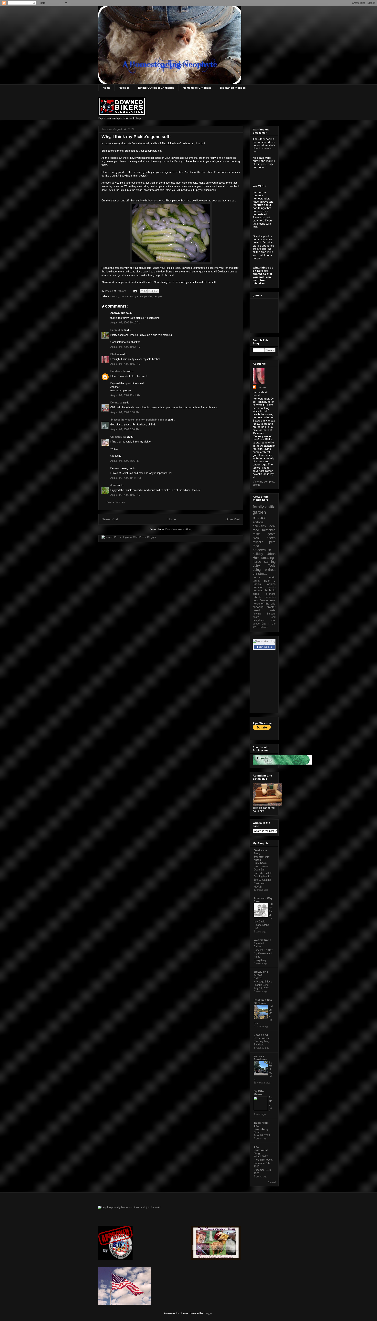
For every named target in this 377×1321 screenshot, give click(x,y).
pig (273, 590)
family (258, 506)
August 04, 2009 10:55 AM (125, 363)
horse (257, 562)
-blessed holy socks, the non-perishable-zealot (138, 419)
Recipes (124, 87)
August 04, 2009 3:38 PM (124, 412)
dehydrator (259, 620)
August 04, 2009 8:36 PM (124, 460)
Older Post (232, 519)
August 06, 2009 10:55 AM (125, 494)
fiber (273, 620)
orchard (270, 593)
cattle (270, 506)
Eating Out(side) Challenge (156, 87)
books (256, 577)
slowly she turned (261, 973)
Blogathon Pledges (233, 87)
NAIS (256, 538)
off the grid (268, 603)
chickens (259, 526)
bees (256, 600)
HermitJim (116, 330)
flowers (264, 600)
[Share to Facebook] (153, 291)
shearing (258, 606)
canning (115, 296)
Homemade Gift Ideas (197, 87)
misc (256, 534)
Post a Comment (116, 502)
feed (273, 617)
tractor (271, 606)
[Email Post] (135, 291)
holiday (258, 554)
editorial (258, 522)
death (256, 617)
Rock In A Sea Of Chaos (263, 1001)
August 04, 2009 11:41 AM (125, 395)
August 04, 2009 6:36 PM (124, 429)
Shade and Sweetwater (261, 1036)
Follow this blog (264, 647)
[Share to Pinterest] (157, 291)
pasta (272, 610)
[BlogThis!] (146, 291)
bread (256, 610)
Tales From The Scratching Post (261, 1127)
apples (271, 583)
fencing (257, 613)
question (258, 587)
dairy (256, 565)
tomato (271, 577)
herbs (256, 603)
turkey (256, 580)
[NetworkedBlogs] (264, 644)
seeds (271, 587)
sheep (271, 538)
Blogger (208, 1313)
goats (271, 534)
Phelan (114, 354)
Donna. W (116, 402)
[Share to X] (149, 291)
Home (106, 87)
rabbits (257, 597)
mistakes (268, 530)
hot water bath (262, 590)
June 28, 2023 (262, 1135)
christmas (260, 573)
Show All (271, 1182)
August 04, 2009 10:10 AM (125, 322)
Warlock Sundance (260, 1058)
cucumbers (127, 296)
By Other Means (259, 1093)
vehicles (270, 597)
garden (139, 296)
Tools (271, 565)
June (113, 485)
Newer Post (110, 519)
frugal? (258, 542)
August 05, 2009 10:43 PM (125, 477)
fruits (272, 600)
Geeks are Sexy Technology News (262, 855)
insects (271, 613)
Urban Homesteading (264, 556)
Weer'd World (262, 939)
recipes (158, 296)
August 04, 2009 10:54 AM (125, 346)
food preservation (262, 548)
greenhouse (262, 627)
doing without (264, 570)
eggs (256, 593)
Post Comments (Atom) (178, 529)
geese (256, 623)
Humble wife (117, 371)
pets (272, 542)
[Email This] (142, 291)
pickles (148, 296)
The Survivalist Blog (261, 1150)
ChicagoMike (118, 436)
